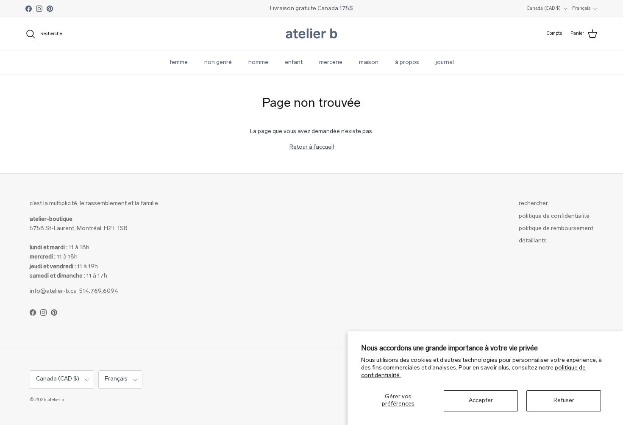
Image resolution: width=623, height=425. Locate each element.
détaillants (533, 241)
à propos (407, 62)
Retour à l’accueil (311, 147)
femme (179, 62)
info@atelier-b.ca (53, 291)
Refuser (563, 400)
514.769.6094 (98, 291)
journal (445, 62)
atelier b (55, 400)
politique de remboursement (556, 228)
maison (368, 62)
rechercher (533, 203)
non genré (218, 62)
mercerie (330, 62)
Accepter (481, 400)
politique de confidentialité (554, 216)
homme (258, 62)
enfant (294, 62)
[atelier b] (311, 34)
